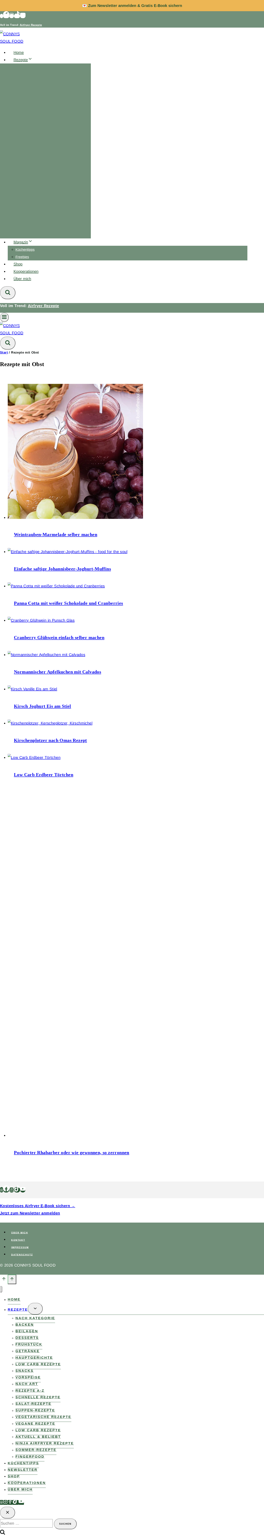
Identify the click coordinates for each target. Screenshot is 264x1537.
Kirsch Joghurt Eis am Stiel (42, 706)
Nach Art (26, 1384)
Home (19, 52)
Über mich (22, 279)
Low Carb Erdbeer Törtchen (43, 774)
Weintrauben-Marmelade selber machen (55, 534)
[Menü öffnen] (4, 317)
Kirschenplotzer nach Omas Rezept (50, 740)
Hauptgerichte (34, 1358)
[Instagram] (11, 16)
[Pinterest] (1, 16)
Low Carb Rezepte (38, 1364)
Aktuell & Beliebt (38, 1437)
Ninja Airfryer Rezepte (44, 1443)
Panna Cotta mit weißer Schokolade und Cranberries (68, 603)
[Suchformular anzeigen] (7, 292)
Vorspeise (28, 1377)
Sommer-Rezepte (35, 1450)
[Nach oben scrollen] (4, 1280)
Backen (24, 1325)
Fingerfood (29, 1456)
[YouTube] (23, 16)
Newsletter (22, 1470)
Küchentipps (25, 250)
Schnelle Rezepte (37, 1397)
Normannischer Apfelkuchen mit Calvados (57, 671)
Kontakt (18, 1240)
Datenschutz (22, 1254)
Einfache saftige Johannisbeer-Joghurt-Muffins (62, 568)
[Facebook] (6, 16)
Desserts (27, 1338)
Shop (18, 264)
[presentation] (127, 452)
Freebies (22, 257)
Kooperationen (26, 271)
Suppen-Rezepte (35, 1410)
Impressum (20, 1247)
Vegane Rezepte (35, 1424)
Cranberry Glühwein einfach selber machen (59, 637)
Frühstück (28, 1344)
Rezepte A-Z (29, 1391)
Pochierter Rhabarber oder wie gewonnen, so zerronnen (71, 1152)
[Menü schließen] (1, 1289)
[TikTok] (17, 16)
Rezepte (18, 1310)
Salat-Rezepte (33, 1404)
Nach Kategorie (35, 1318)
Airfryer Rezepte (31, 24)
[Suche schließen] (7, 1512)
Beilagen (26, 1331)
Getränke (27, 1351)
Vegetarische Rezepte (43, 1417)
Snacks (24, 1371)
